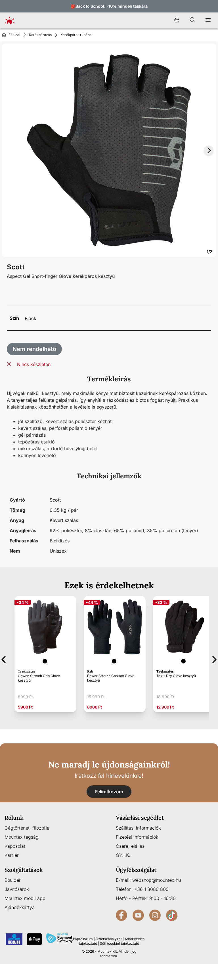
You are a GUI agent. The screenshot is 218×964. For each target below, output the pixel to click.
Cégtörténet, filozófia (27, 828)
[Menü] (208, 20)
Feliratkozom (109, 791)
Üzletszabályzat (109, 939)
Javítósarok (17, 889)
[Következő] (214, 658)
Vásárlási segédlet (140, 817)
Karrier (12, 855)
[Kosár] (176, 20)
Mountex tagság (22, 837)
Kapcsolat (15, 846)
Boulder (13, 880)
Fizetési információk (137, 837)
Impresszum (83, 939)
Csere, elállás (130, 846)
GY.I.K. (123, 855)
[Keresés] (192, 20)
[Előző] (3, 658)
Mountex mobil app (25, 898)
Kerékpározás (40, 35)
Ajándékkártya (20, 907)
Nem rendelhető (34, 349)
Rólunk (14, 817)
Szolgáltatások (24, 869)
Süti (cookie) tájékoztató (119, 943)
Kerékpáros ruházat (76, 35)
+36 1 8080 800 (151, 889)
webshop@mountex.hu (156, 880)
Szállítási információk (138, 828)
